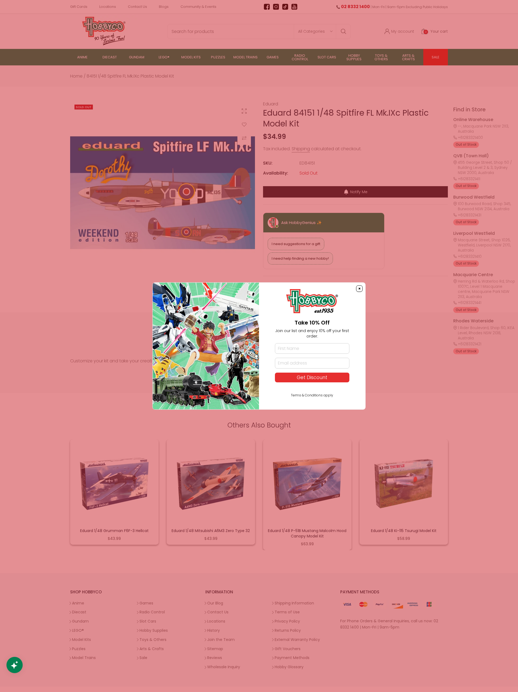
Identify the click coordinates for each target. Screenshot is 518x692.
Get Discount (312, 377)
